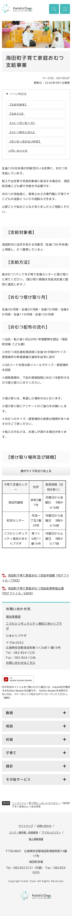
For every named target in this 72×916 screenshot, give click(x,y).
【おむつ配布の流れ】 (22, 132)
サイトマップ (26, 826)
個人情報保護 (36, 839)
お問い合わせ (44, 826)
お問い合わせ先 (18, 150)
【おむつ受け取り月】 (22, 123)
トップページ (19, 803)
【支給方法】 (16, 113)
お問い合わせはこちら (20, 662)
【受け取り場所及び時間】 (24, 141)
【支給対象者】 (18, 104)
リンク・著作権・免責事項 (23, 832)
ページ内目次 (18, 94)
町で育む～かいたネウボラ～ (44, 803)
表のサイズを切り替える (36, 471)
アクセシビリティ (51, 832)
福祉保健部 (13, 616)
